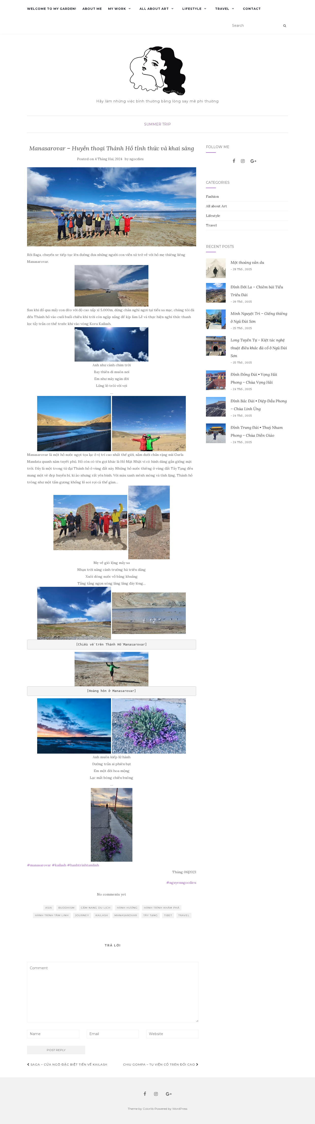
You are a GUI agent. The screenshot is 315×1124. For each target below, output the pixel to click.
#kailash (59, 865)
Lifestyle (192, 9)
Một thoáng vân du (247, 262)
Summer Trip (157, 124)
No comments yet (111, 894)
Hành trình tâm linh (52, 915)
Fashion (212, 196)
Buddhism (66, 907)
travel (183, 915)
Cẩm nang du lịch (95, 907)
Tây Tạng (150, 915)
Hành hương (127, 907)
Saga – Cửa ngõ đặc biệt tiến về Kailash (68, 1064)
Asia (48, 907)
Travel (222, 9)
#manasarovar (39, 865)
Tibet (168, 915)
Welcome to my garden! (51, 9)
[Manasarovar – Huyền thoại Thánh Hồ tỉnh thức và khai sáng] (111, 207)
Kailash (101, 915)
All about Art (154, 9)
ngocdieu (136, 159)
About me (92, 9)
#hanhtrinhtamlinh (83, 865)
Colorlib (148, 1108)
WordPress (179, 1108)
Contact (252, 9)
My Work (117, 9)
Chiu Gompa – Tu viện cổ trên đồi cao (159, 1064)
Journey (82, 915)
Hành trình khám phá (161, 907)
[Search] (284, 25)
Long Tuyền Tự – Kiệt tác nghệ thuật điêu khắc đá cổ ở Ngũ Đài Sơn (259, 347)
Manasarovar (125, 915)
